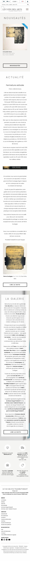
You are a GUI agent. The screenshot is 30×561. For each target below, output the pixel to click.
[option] (15, 43)
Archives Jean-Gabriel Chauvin (9, 509)
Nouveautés (4, 505)
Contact (3, 533)
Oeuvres (3, 503)
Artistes (3, 502)
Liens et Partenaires (5, 531)
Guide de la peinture (6, 524)
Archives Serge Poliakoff (7, 507)
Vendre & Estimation (6, 519)
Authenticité (4, 514)
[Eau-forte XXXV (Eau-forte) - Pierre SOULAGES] (15, 37)
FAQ (2, 529)
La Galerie (3, 500)
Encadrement (4, 515)
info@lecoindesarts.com (21, 548)
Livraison (3, 517)
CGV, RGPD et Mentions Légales (8, 534)
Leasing (3, 521)
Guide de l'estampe (6, 522)
